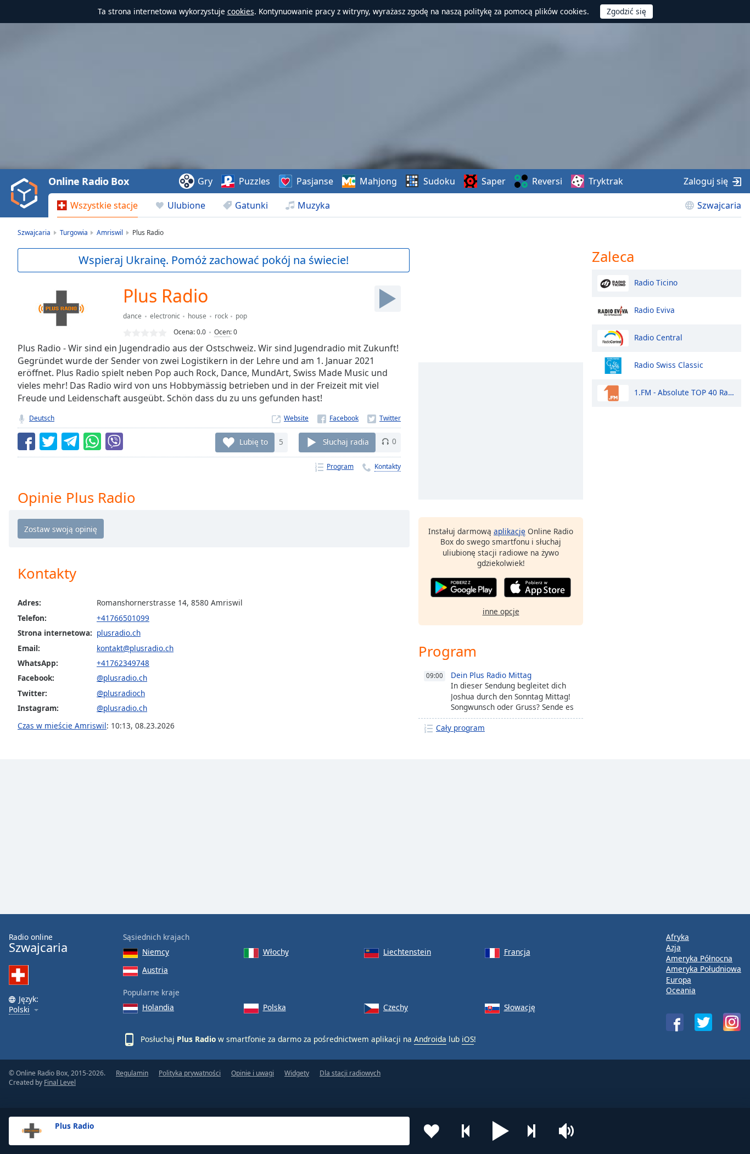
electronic (165, 316)
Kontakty (387, 466)
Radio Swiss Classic (668, 364)
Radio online (38, 943)
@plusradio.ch (122, 678)
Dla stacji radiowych (350, 1073)
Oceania (681, 990)
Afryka (677, 937)
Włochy (276, 951)
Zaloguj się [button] (706, 181)
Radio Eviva (654, 309)
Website (296, 418)
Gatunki (251, 205)
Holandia (158, 1007)
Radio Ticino (656, 282)
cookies (240, 11)
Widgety (296, 1073)
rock (221, 316)
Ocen (222, 332)
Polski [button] (19, 1010)
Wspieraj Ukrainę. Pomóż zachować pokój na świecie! (214, 260)
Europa (678, 979)
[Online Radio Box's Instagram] (732, 1022)
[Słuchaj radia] (387, 298)
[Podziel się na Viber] (114, 441)
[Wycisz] (570, 1131)
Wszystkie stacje (104, 205)
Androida (430, 1039)
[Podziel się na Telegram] (70, 441)
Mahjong (378, 181)
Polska (274, 1007)
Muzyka (314, 205)
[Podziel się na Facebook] (26, 441)
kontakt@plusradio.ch (135, 648)
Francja (517, 951)
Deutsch (41, 418)
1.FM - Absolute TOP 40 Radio (685, 391)
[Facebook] (338, 418)
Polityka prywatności (190, 1073)
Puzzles (254, 181)
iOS (468, 1039)
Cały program (460, 727)
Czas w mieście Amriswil (62, 725)
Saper (494, 181)
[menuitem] (97, 205)
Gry (205, 181)
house (197, 316)
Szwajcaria (719, 205)
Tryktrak (606, 181)
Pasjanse (314, 181)
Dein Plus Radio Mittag (491, 675)
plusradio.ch (119, 633)
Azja (673, 947)
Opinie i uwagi (252, 1073)
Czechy (395, 1007)
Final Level (60, 1082)
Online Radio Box (88, 181)
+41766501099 (123, 618)
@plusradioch (121, 693)
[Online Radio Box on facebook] (675, 1022)
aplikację (509, 531)
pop (241, 316)
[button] (501, 1131)
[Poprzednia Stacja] (466, 1131)
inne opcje (501, 611)
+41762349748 (123, 663)
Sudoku (439, 181)
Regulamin (132, 1073)
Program (340, 466)
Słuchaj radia (346, 441)
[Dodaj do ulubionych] (431, 1131)
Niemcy (155, 951)
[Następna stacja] (535, 1131)
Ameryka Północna (699, 958)
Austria (155, 970)
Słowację (519, 1007)
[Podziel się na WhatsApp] (92, 441)
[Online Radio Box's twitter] (703, 1022)
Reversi (547, 181)
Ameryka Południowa (703, 968)
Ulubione (186, 205)
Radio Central (658, 337)
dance (132, 316)
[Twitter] (384, 418)
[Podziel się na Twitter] (48, 441)
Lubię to (253, 441)
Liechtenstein (407, 951)
